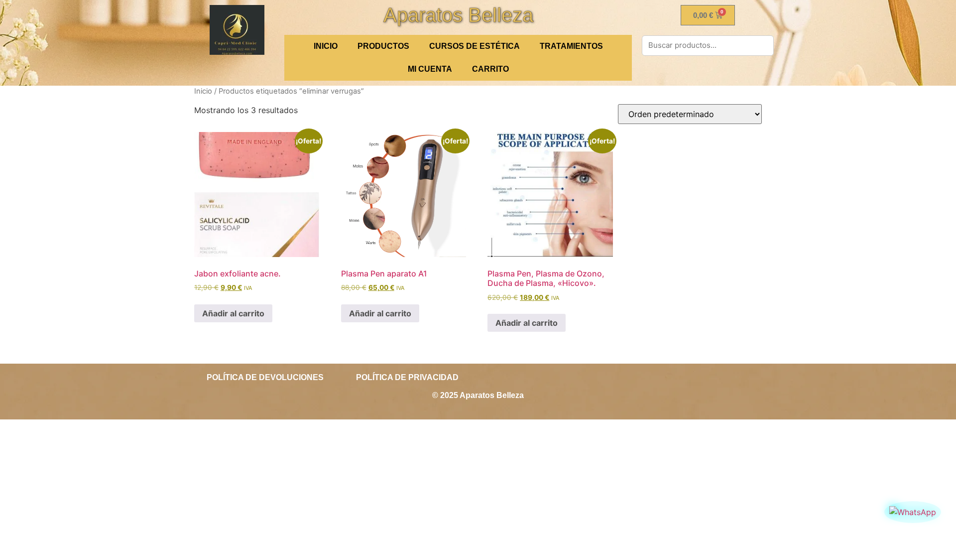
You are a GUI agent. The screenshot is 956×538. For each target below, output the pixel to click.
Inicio (203, 91)
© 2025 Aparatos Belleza (478, 395)
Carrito (490, 69)
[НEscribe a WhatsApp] (912, 512)
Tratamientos (571, 46)
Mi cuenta (430, 69)
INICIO (326, 46)
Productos (383, 46)
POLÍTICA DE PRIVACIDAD (407, 377)
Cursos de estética (474, 46)
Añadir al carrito (233, 313)
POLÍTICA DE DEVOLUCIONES (265, 377)
